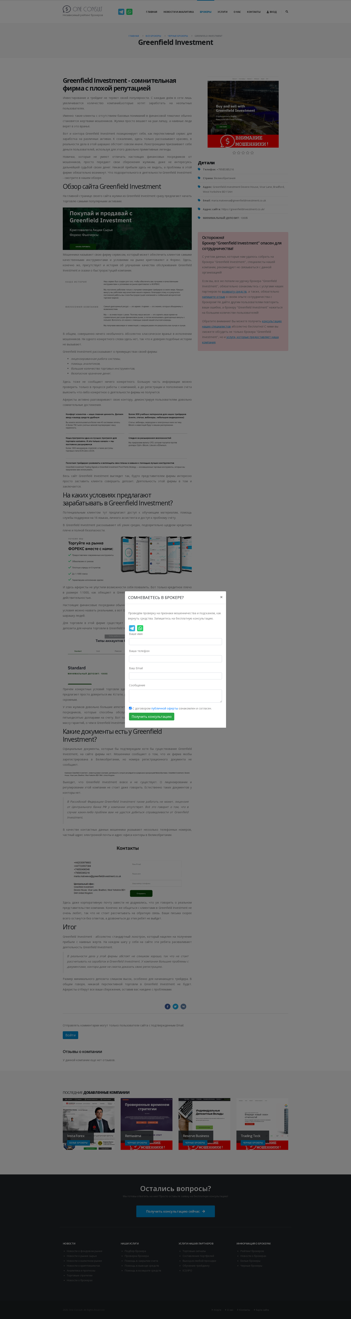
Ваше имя (136, 634)
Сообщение (137, 685)
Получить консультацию (152, 716)
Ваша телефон (139, 651)
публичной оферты (164, 708)
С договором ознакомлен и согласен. (172, 708)
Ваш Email (136, 668)
